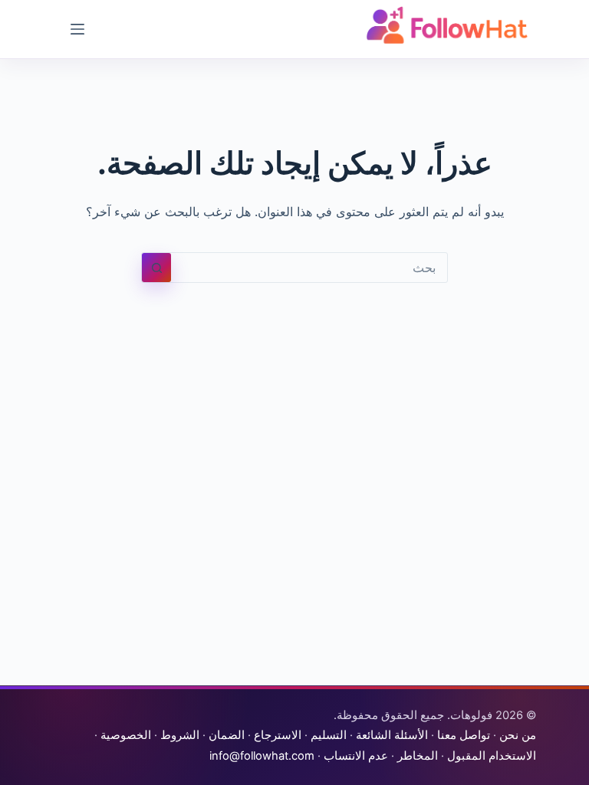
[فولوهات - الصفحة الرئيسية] (447, 25)
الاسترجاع (277, 735)
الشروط (179, 735)
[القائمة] (77, 29)
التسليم (329, 735)
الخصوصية (125, 735)
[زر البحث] (156, 267)
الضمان (227, 735)
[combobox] (309, 267)
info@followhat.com (261, 756)
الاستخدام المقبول (491, 756)
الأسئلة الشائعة (392, 735)
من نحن (517, 735)
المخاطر (417, 756)
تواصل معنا (463, 735)
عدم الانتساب (356, 756)
